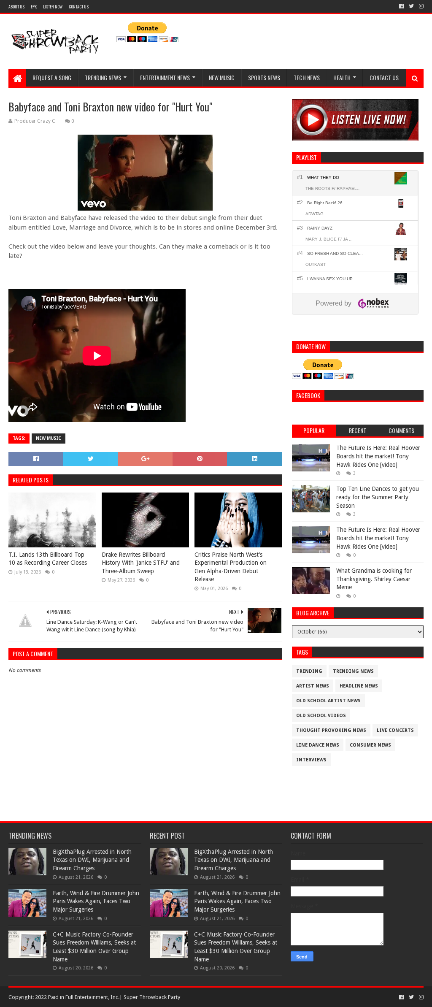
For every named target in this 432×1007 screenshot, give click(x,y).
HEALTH (342, 77)
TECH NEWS (307, 77)
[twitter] (411, 6)
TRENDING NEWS (103, 77)
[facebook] (401, 6)
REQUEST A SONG (51, 77)
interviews (311, 760)
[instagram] (420, 6)
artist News (312, 686)
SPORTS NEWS (264, 77)
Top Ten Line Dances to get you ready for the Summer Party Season (377, 497)
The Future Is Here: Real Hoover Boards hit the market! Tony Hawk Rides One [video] (378, 456)
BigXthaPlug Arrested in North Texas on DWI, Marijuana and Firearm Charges (92, 860)
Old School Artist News (328, 701)
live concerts (395, 730)
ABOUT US (16, 6)
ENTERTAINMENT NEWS (165, 77)
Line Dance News (317, 745)
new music (48, 438)
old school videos (321, 715)
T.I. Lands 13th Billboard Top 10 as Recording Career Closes (47, 558)
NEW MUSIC (222, 77)
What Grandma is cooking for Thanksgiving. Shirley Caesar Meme (374, 578)
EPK (34, 6)
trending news (353, 671)
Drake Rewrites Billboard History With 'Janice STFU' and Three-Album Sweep (141, 562)
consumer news (370, 745)
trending (309, 671)
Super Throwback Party (152, 997)
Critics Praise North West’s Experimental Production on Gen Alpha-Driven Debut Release (230, 567)
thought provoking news (331, 730)
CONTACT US (79, 6)
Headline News (359, 686)
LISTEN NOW (52, 6)
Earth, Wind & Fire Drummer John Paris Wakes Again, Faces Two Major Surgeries (96, 901)
